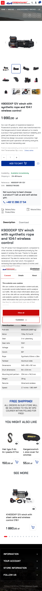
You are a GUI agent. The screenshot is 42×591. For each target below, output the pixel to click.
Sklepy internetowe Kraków (14, 586)
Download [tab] (24, 222)
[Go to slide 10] (31, 536)
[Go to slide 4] (15, 536)
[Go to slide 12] (37, 536)
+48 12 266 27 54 (16, 202)
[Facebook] (25, 15)
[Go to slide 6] (20, 536)
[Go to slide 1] (5, 536)
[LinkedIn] (39, 15)
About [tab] (34, 275)
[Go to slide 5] (17, 536)
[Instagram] (29, 15)
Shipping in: (5, 176)
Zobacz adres (28, 150)
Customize (20, 320)
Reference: (5, 182)
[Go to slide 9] (29, 536)
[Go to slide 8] (26, 536)
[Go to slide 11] (34, 536)
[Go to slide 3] (12, 536)
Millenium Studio (31, 586)
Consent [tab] (7, 275)
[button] (32, 3)
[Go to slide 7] (23, 536)
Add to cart (16, 163)
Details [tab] (21, 275)
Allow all (21, 313)
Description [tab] (9, 222)
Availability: (5, 173)
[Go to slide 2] (9, 536)
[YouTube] (34, 15)
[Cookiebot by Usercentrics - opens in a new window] (30, 269)
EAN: (3, 186)
